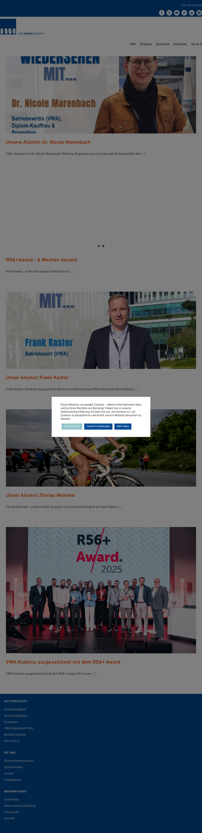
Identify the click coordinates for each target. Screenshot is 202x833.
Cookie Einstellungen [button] (98, 426)
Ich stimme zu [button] (72, 426)
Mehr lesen (123, 426)
